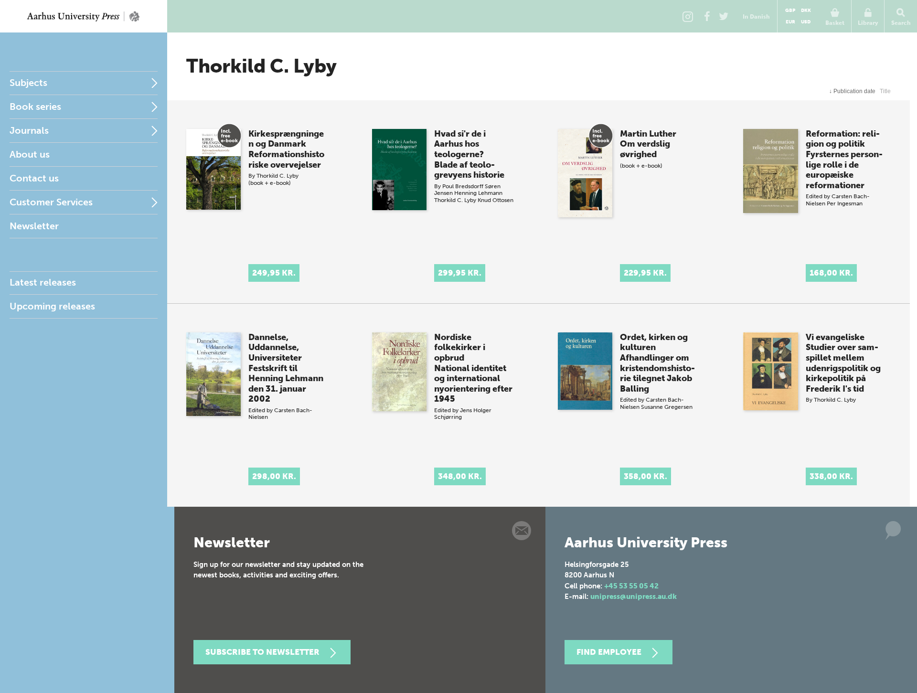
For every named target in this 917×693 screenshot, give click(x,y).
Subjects (28, 82)
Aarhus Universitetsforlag (83, 16)
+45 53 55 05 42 (631, 586)
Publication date (852, 91)
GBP (790, 10)
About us (30, 154)
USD (805, 22)
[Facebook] (706, 16)
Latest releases (43, 282)
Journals (29, 130)
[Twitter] (723, 16)
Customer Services (51, 202)
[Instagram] (687, 16)
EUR (790, 22)
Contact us (34, 178)
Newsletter (34, 226)
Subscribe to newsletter (262, 652)
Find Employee (608, 652)
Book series (35, 106)
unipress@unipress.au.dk (633, 596)
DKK (806, 10)
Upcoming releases (52, 306)
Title (885, 91)
